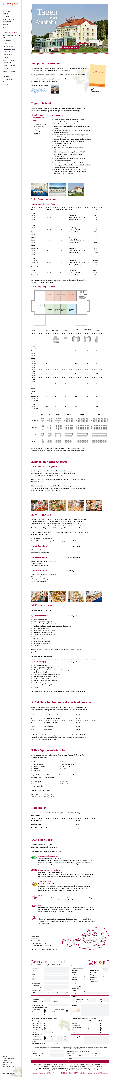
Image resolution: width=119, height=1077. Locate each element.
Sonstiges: (35, 1041)
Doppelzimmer (80, 1001)
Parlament (55, 1012)
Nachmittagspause (37, 1039)
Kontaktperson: (36, 983)
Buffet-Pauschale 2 (37, 1025)
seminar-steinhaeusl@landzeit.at (42, 945)
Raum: (34, 997)
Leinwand (74, 977)
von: (48, 992)
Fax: (33, 976)
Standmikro (93, 977)
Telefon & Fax (94, 981)
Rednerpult (93, 972)
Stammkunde (70, 1053)
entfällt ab (34, 1001)
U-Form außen (36, 1009)
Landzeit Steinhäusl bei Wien (39, 965)
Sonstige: (74, 993)
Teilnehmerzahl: (36, 990)
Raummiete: (35, 999)
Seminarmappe (98, 89)
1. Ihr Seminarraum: (38, 1005)
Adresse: (34, 970)
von (88, 999)
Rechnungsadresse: (77, 1037)
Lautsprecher (93, 975)
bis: (58, 992)
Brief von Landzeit (96, 1053)
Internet (93, 1056)
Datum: (34, 992)
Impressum (6, 1073)
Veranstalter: (35, 968)
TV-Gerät (74, 981)
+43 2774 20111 (7, 1064)
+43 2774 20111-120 (40, 943)
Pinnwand (74, 979)
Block (33, 1014)
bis (101, 999)
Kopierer (92, 979)
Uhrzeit (34, 1032)
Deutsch (5, 1071)
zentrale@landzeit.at (8, 1066)
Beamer (74, 990)
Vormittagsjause (36, 1036)
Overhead (74, 975)
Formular (96, 91)
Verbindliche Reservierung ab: (40, 1056)
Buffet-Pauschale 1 (37, 1023)
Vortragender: (35, 985)
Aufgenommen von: (37, 1053)
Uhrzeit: (53, 1036)
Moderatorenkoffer (77, 988)
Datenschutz (13, 1073)
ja (48, 1043)
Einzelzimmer (79, 999)
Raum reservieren (70, 47)
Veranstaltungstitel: (37, 988)
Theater (34, 1012)
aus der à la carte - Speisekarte (40, 1030)
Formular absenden (70, 1062)
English (10, 1071)
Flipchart (74, 972)
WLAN (74, 984)
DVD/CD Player (76, 986)
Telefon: (34, 974)
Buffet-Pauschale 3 (37, 1027)
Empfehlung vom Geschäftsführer (76, 1056)
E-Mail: (34, 979)
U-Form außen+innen (58, 1009)
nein (58, 1043)
